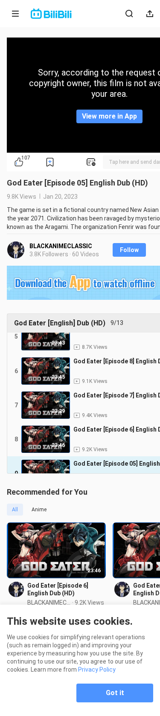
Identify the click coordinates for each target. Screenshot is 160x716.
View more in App (109, 116)
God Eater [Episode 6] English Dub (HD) (57, 589)
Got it (115, 693)
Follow (129, 249)
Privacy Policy (97, 669)
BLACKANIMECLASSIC (60, 246)
